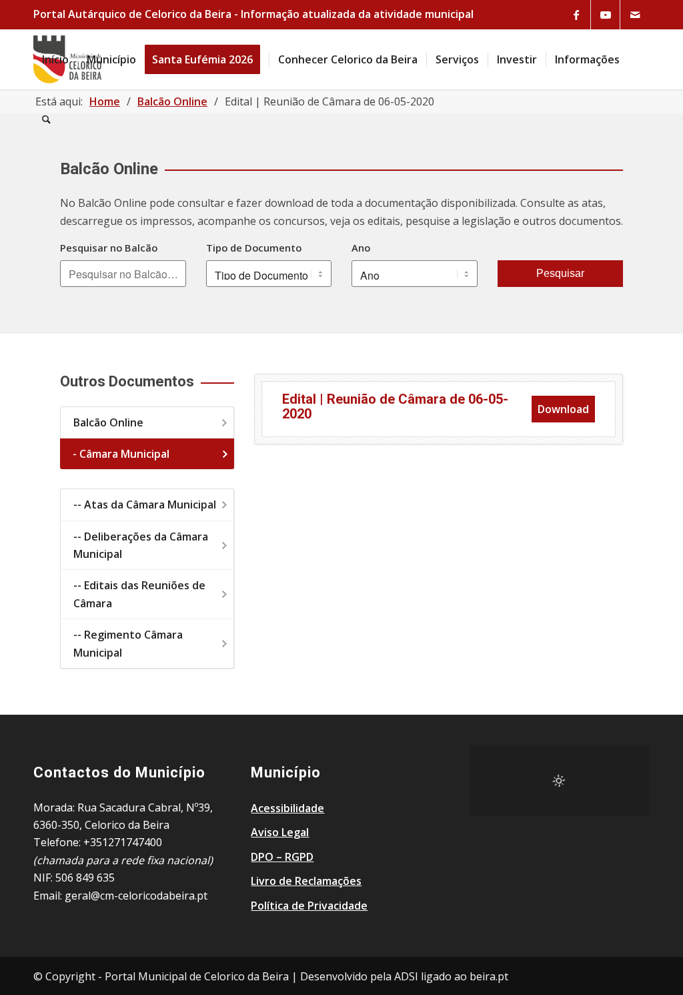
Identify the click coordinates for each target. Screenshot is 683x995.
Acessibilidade (287, 808)
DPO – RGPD (282, 857)
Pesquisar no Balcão (108, 247)
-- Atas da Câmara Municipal (144, 504)
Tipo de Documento (253, 247)
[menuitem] (55, 59)
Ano (361, 247)
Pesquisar (560, 273)
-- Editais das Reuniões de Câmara (139, 594)
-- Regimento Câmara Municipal (128, 643)
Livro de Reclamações (306, 881)
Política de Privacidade (309, 905)
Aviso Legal (280, 832)
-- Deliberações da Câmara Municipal (140, 545)
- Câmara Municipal (121, 453)
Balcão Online (108, 422)
